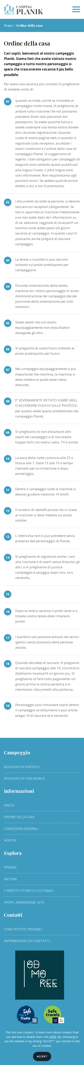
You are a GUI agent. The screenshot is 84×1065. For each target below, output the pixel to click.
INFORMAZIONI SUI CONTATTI (27, 941)
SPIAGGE (10, 867)
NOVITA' (10, 840)
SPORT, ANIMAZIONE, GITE (24, 902)
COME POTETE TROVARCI (23, 929)
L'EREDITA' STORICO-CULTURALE (29, 890)
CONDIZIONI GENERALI (21, 829)
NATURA (10, 879)
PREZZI (9, 805)
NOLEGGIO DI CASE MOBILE (24, 778)
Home (8, 25)
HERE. (53, 1037)
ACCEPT (42, 1056)
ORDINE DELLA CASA (19, 817)
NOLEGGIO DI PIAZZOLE (21, 767)
